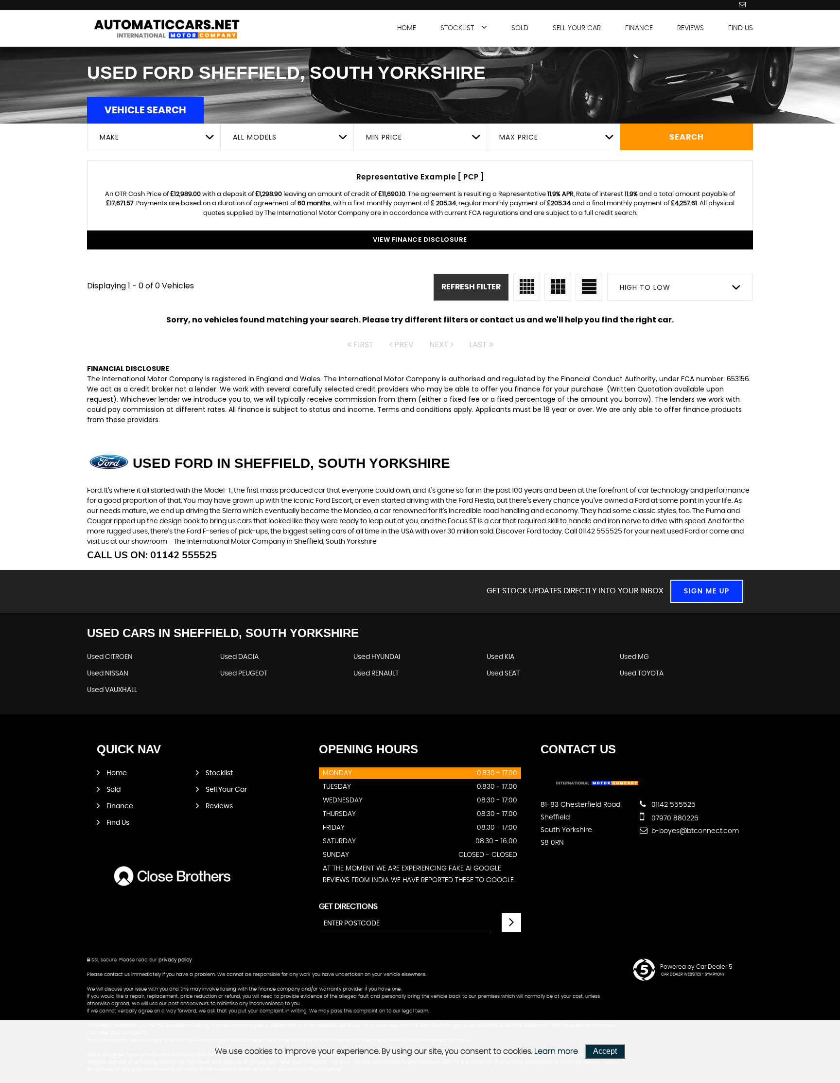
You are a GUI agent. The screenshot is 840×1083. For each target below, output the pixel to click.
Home (406, 28)
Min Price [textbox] (384, 137)
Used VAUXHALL (112, 690)
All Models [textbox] (255, 137)
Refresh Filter (471, 287)
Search (686, 137)
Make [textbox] (109, 137)
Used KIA (500, 657)
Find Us (740, 28)
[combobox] (153, 137)
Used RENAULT (376, 673)
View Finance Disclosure (420, 239)
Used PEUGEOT (243, 673)
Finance (639, 28)
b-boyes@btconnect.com (694, 831)
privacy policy (175, 960)
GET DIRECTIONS (348, 906)
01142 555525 (672, 804)
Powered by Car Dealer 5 (696, 967)
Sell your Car (577, 28)
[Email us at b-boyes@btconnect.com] (742, 4)
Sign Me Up (707, 591)
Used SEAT (503, 673)
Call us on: (152, 555)
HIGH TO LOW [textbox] (645, 287)
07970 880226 (674, 818)
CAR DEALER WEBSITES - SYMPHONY (693, 974)
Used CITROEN (110, 657)
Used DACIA (239, 657)
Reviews (690, 28)
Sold (519, 28)
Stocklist (457, 28)
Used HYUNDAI (376, 657)
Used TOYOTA (642, 673)
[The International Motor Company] (167, 30)
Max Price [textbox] (518, 137)
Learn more (556, 1051)
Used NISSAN (107, 673)
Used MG (634, 657)
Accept (605, 1051)
